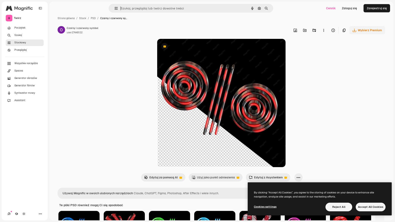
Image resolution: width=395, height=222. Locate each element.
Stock (82, 18)
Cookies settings (265, 206)
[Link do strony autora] (61, 30)
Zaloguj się (349, 8)
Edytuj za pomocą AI (161, 179)
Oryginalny (185, 47)
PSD (93, 18)
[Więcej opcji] (323, 30)
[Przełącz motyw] (24, 213)
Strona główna (66, 18)
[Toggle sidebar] (40, 8)
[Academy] (16, 213)
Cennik (331, 8)
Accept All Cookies (370, 207)
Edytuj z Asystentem (266, 179)
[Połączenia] (9, 213)
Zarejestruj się (377, 8)
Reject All (338, 207)
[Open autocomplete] (114, 8)
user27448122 (74, 32)
